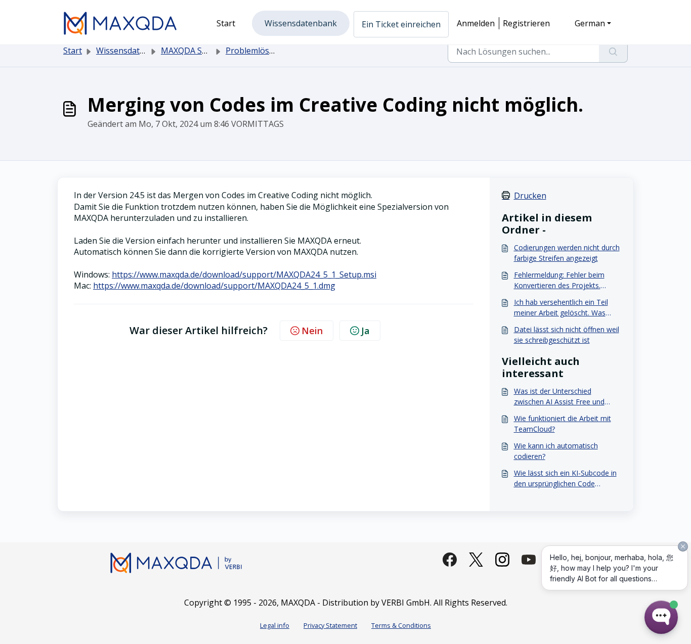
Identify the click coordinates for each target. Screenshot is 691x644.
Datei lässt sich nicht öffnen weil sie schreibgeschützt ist (566, 335)
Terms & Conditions (401, 625)
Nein (312, 331)
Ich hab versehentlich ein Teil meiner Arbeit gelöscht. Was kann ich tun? (561, 307)
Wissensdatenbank (132, 50)
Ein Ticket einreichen (401, 24)
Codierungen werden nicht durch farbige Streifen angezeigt (567, 253)
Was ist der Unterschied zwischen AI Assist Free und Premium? (559, 396)
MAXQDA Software (196, 50)
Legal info (274, 625)
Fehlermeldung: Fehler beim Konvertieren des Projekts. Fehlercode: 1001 (559, 280)
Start (72, 50)
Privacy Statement (330, 625)
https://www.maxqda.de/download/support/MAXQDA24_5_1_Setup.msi (244, 274)
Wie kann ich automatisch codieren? (556, 451)
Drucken (530, 195)
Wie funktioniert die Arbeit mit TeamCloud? (562, 423)
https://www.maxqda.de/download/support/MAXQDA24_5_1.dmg (214, 285)
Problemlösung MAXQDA (273, 50)
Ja (365, 331)
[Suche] (613, 51)
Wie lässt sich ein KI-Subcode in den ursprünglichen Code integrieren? (565, 478)
